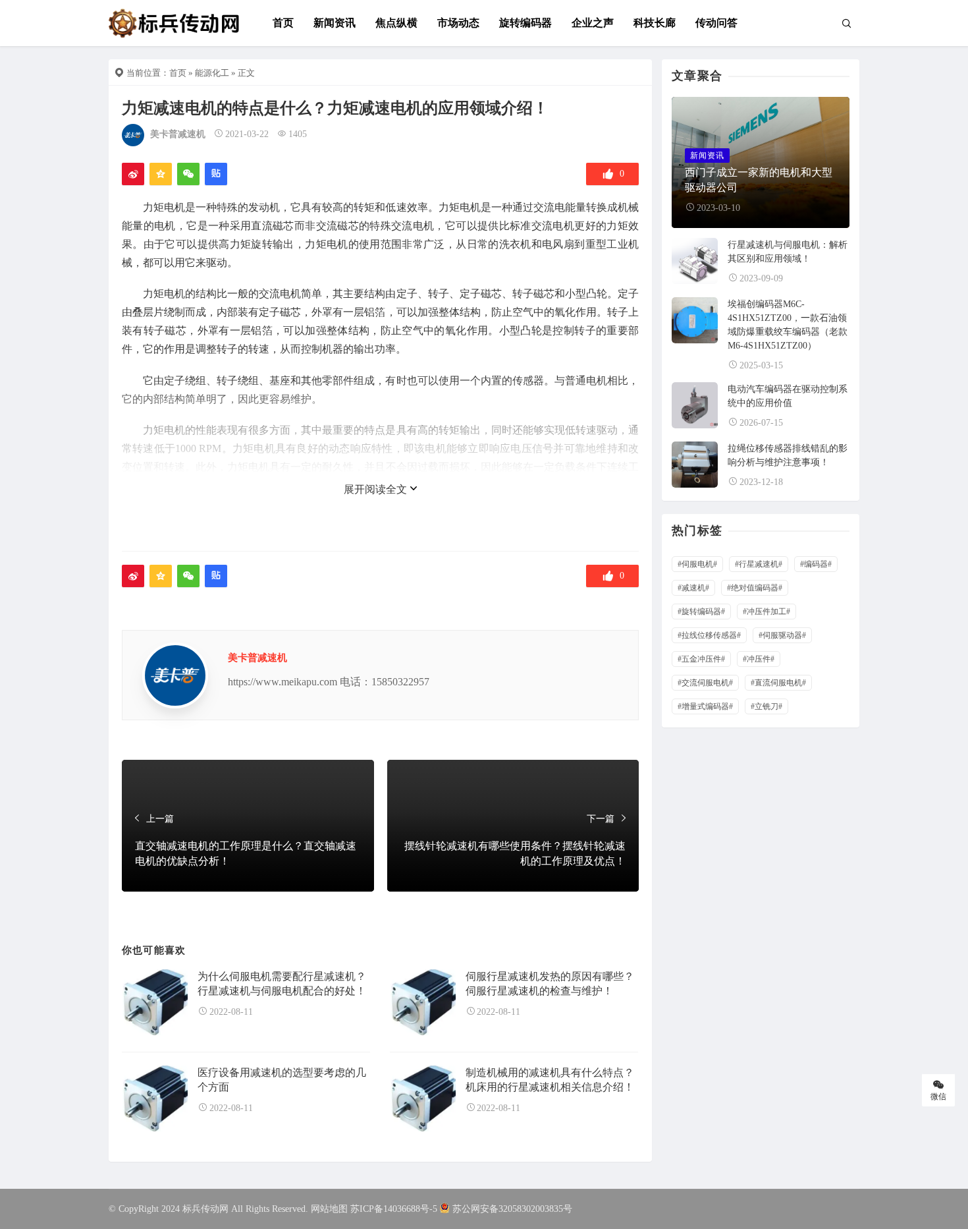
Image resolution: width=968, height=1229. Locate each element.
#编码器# (816, 564)
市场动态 (458, 22)
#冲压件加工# (766, 611)
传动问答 (716, 22)
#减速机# (693, 587)
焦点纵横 (396, 22)
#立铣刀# (766, 706)
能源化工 (212, 73)
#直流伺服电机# (778, 682)
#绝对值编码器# (754, 587)
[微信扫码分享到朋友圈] (188, 174)
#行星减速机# (758, 564)
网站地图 (329, 1209)
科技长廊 (654, 22)
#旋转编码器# (701, 611)
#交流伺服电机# (705, 682)
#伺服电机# (697, 564)
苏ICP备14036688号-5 (393, 1209)
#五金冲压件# (701, 659)
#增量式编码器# (705, 706)
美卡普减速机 (177, 134)
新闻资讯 (334, 22)
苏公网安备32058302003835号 (512, 1209)
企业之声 (593, 22)
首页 (283, 22)
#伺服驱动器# (782, 635)
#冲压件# (758, 659)
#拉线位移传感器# (709, 635)
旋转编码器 (525, 22)
